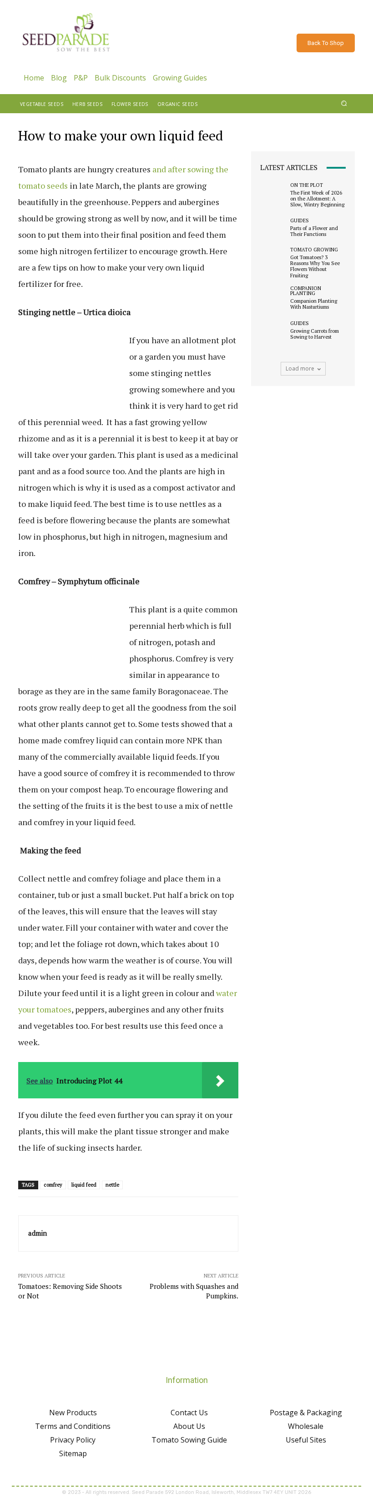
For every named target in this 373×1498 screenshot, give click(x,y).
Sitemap (73, 1453)
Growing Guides (180, 78)
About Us (189, 1426)
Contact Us (189, 1413)
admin (37, 1232)
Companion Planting (305, 291)
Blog (59, 78)
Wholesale (305, 1426)
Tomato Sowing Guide (189, 1440)
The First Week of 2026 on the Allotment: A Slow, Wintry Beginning (317, 199)
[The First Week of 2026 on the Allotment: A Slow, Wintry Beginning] (273, 195)
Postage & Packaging (306, 1413)
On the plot (306, 185)
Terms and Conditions (73, 1426)
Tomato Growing (314, 249)
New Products (73, 1413)
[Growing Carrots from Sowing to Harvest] (273, 330)
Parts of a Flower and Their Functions (314, 231)
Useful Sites (306, 1440)
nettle (112, 1185)
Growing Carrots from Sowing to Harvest (314, 334)
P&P (81, 78)
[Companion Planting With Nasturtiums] (273, 298)
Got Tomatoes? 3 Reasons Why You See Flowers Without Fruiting (315, 266)
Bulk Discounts (120, 78)
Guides (299, 220)
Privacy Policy (73, 1440)
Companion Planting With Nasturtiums (313, 304)
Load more (300, 368)
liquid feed (83, 1185)
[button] (344, 103)
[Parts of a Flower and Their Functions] (273, 227)
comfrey (53, 1185)
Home (34, 78)
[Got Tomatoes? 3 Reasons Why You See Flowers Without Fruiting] (273, 260)
